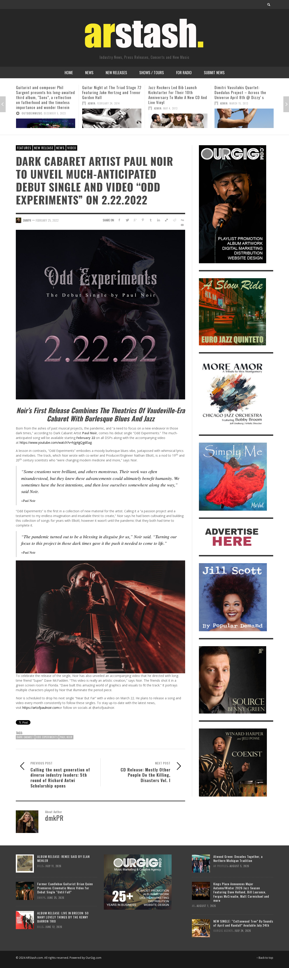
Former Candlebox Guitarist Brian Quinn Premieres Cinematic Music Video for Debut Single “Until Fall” (65, 887)
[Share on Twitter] (127, 220)
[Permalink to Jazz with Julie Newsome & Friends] (244, 113)
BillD (40, 866)
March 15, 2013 (172, 103)
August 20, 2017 (251, 93)
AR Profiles (220, 866)
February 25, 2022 (47, 220)
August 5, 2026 (239, 866)
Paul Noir (66, 737)
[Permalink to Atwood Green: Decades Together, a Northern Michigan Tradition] (201, 863)
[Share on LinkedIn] (159, 220)
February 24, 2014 (42, 103)
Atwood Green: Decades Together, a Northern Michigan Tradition (238, 858)
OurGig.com (93, 957)
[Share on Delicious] (166, 220)
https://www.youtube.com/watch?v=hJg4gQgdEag (56, 442)
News (60, 147)
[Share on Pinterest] (143, 220)
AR (193, 906)
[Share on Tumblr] (151, 220)
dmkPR (27, 220)
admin (25, 103)
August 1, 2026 (206, 906)
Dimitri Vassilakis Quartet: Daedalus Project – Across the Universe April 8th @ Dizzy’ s (174, 92)
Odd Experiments (47, 737)
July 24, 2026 (243, 930)
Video (71, 147)
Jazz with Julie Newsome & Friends (243, 87)
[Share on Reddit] (174, 220)
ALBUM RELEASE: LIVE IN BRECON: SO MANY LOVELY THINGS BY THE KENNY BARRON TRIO (63, 917)
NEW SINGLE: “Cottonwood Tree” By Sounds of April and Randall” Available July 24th (243, 923)
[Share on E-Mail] (182, 225)
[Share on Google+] (135, 220)
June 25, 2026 (55, 897)
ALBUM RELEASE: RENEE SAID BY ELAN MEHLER (63, 858)
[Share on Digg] (182, 220)
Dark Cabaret (25, 737)
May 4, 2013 (104, 108)
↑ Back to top (264, 957)
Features (24, 147)
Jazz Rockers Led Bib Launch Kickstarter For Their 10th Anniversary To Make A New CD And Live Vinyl (111, 95)
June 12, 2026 (53, 926)
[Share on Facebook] (119, 220)
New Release (44, 147)
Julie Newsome (229, 93)
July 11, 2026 (53, 866)
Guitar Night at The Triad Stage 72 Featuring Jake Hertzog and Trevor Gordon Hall (45, 92)
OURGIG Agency (223, 930)
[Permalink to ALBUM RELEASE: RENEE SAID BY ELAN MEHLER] (25, 863)
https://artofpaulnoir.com (40, 707)
